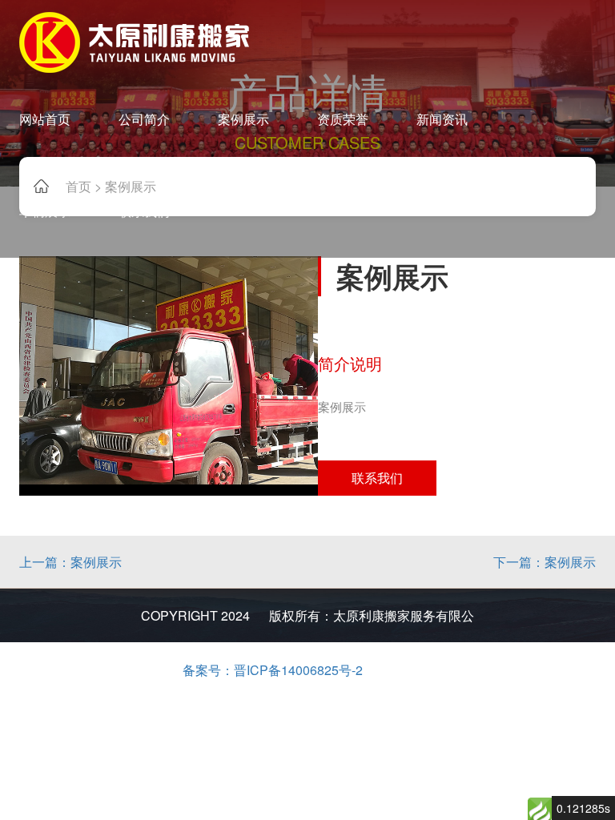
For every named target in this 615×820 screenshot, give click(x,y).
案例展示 (243, 119)
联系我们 (377, 477)
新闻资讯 (442, 119)
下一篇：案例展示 (544, 562)
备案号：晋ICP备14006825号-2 (273, 670)
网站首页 (44, 119)
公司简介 (144, 119)
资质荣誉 (342, 119)
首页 (78, 186)
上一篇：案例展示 (70, 562)
